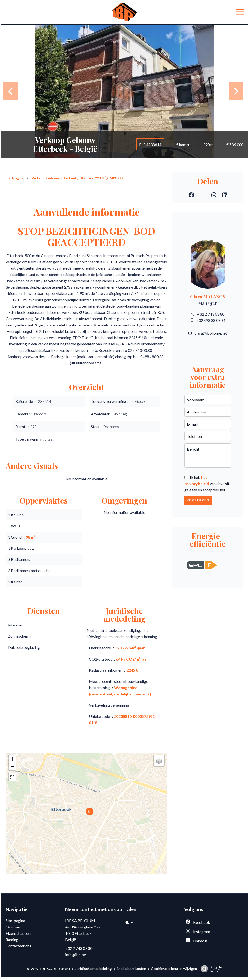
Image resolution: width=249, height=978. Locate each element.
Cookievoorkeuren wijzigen (174, 968)
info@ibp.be (75, 954)
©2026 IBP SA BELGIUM (48, 968)
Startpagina (14, 178)
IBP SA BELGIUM (80, 920)
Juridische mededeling (93, 968)
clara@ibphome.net (211, 333)
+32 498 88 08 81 (211, 320)
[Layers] (159, 760)
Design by (216, 968)
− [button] (12, 766)
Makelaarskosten (131, 968)
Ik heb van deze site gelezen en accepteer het (207, 483)
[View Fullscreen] (12, 777)
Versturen (198, 500)
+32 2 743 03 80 (210, 314)
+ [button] (12, 759)
